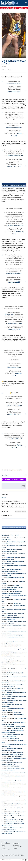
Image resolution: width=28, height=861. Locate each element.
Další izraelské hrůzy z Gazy (13, 766)
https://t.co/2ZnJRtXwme (14, 367)
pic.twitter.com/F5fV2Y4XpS (15, 155)
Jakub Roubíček (10, 718)
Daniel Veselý (9, 812)
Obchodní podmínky (6, 849)
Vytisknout (6, 475)
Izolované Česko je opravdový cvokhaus (16, 726)
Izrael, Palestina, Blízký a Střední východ (13, 470)
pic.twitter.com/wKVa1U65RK (14, 323)
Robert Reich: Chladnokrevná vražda (14, 821)
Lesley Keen (10, 585)
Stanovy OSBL (16, 843)
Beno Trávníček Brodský (12, 581)
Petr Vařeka (9, 804)
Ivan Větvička (10, 599)
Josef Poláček (10, 714)
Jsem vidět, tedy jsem (17, 756)
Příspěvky (15, 848)
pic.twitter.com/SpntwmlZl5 (14, 83)
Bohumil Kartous (10, 800)
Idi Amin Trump (17, 603)
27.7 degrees (16, 585)
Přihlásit (4, 497)
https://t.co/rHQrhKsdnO (15, 439)
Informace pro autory (17, 846)
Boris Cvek (9, 591)
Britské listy (11, 3)
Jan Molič (9, 728)
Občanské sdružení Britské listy (17, 854)
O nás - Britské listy (6, 843)
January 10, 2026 (13, 166)
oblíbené (24, 511)
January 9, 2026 (14, 91)
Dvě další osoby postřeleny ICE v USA (14, 819)
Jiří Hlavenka (10, 772)
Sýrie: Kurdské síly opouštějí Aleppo (15, 635)
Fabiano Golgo (10, 603)
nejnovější (17, 511)
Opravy (3, 846)
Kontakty (3, 845)
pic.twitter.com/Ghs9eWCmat (15, 225)
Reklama (3, 848)
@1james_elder (9, 314)
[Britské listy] (14, 185)
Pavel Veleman (10, 740)
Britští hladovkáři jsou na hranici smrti (15, 629)
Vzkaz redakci (16, 845)
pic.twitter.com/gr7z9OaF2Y (14, 273)
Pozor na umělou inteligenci (13, 738)
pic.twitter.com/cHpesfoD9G (14, 406)
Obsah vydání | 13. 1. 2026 (10, 535)
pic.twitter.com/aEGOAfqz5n (14, 127)
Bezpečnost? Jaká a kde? (17, 728)
